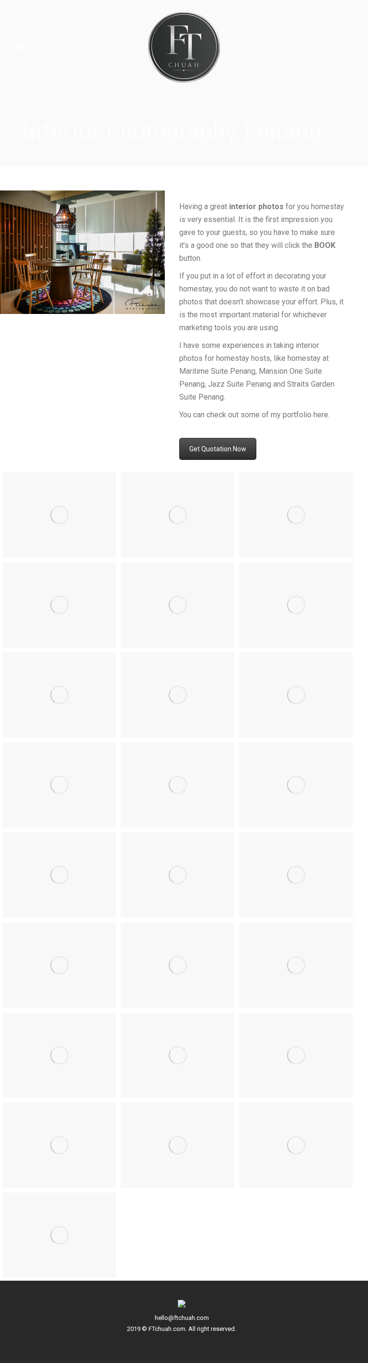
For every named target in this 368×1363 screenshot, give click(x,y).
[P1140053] (177, 1055)
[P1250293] (296, 515)
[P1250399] (59, 605)
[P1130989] (296, 1145)
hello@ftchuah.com (182, 1317)
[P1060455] (59, 874)
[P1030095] (177, 965)
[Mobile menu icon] (20, 47)
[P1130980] (59, 1235)
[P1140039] (59, 1055)
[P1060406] (296, 874)
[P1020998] (177, 694)
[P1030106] (296, 965)
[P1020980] (296, 694)
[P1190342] (59, 965)
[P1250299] (177, 515)
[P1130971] (177, 1145)
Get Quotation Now (217, 449)
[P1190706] (296, 605)
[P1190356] (59, 694)
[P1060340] (177, 784)
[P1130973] (59, 1145)
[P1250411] (177, 605)
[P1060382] (177, 874)
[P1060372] (296, 784)
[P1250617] (59, 515)
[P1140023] (296, 1055)
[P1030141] (59, 784)
